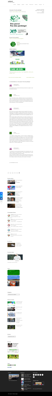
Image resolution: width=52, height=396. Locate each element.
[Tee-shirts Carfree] (15, 261)
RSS (17, 173)
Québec (23, 4)
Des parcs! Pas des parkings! (15, 10)
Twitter (10, 173)
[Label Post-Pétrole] (9, 367)
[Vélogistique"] (13, 274)
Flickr (15, 173)
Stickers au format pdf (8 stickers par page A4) (16, 38)
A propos (40, 4)
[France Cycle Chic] (13, 347)
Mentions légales (15, 393)
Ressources (31, 4)
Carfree (14, 4)
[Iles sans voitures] (13, 280)
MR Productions (39, 388)
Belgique (18, 4)
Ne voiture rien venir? (19, 325)
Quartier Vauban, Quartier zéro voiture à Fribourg (27, 385)
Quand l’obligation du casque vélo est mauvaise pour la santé (27, 375)
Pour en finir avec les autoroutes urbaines (14, 77)
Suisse (27, 4)
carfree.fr (10, 1)
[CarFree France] (9, 365)
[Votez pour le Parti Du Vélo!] (13, 358)
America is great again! (27, 381)
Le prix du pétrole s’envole (30, 77)
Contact (19, 173)
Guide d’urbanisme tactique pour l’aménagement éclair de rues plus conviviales (19, 320)
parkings (10, 73)
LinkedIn (13, 173)
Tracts (14, 73)
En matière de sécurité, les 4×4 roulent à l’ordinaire (19, 244)
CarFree (15, 94)
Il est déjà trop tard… (19, 312)
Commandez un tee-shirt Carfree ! (12, 262)
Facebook (8, 173)
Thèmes (36, 4)
